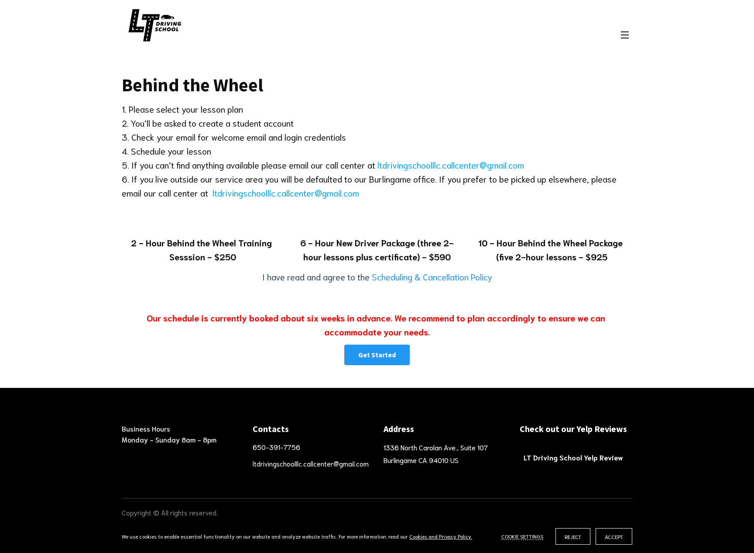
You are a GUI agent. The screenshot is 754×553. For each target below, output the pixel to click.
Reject (573, 536)
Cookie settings (522, 536)
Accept (614, 536)
